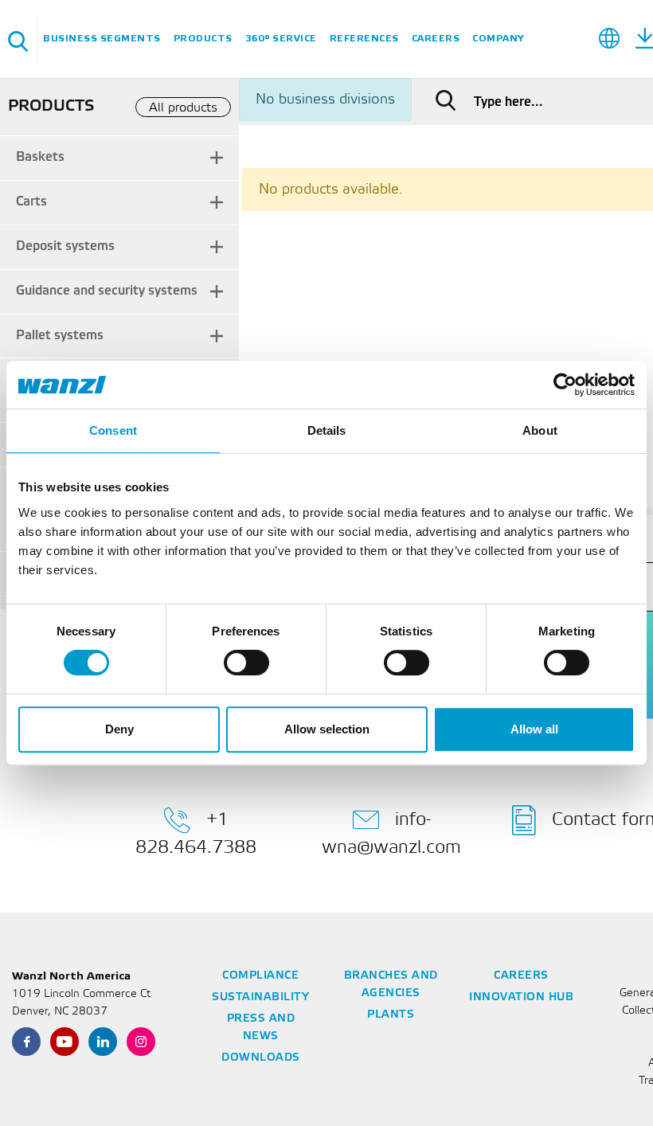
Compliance (260, 976)
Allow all (534, 729)
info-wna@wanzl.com (391, 833)
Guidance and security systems (106, 291)
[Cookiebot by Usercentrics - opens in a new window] (565, 385)
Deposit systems (65, 246)
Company (498, 39)
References (364, 39)
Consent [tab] (113, 430)
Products (203, 39)
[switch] (246, 662)
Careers (436, 39)
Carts (31, 202)
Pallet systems (60, 336)
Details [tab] (326, 430)
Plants (390, 1015)
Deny (119, 729)
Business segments (102, 39)
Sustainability (260, 997)
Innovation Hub (521, 997)
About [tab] (539, 430)
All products (183, 108)
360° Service (281, 39)
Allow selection (327, 729)
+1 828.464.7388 (195, 833)
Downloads (260, 1058)
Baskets (40, 157)
